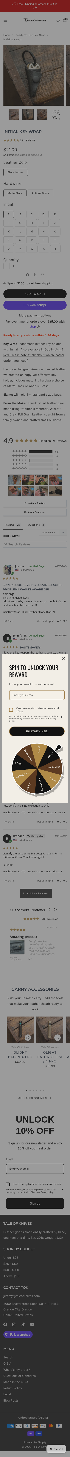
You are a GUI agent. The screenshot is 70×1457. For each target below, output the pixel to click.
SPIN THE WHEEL (36, 731)
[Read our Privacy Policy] (62, 717)
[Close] (63, 658)
